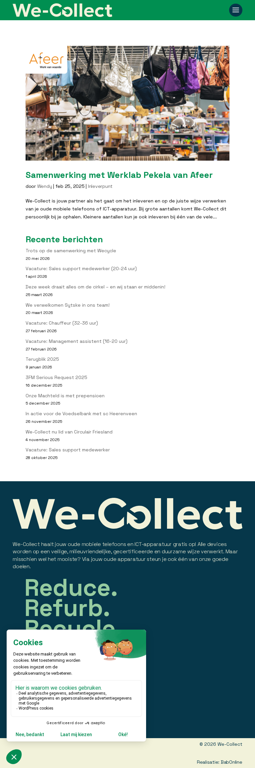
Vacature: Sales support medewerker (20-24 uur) (81, 268)
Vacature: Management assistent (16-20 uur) (77, 341)
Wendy (44, 186)
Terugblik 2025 (42, 359)
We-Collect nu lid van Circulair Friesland (69, 432)
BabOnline (231, 762)
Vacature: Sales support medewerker (68, 450)
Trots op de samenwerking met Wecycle (71, 251)
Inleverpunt (100, 186)
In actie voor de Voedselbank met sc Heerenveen (81, 414)
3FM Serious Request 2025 (56, 377)
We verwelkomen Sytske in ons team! (68, 305)
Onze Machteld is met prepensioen (65, 396)
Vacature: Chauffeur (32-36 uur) (62, 323)
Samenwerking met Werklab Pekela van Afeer (119, 175)
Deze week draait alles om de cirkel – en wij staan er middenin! (95, 287)
